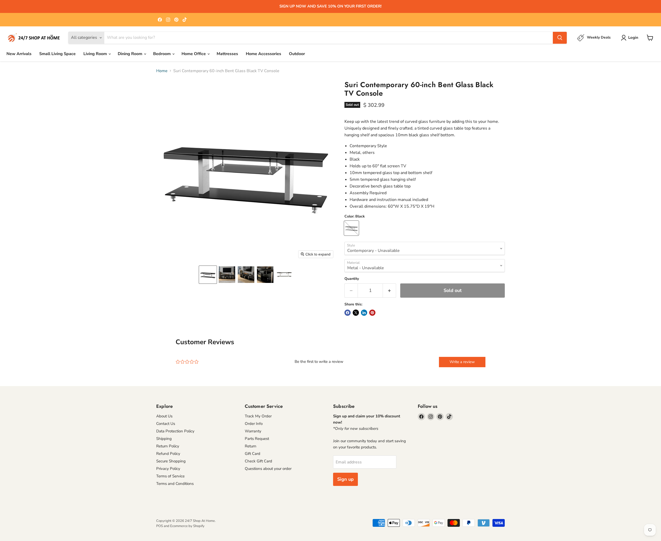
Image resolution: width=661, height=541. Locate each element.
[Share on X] (356, 313)
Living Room (95, 54)
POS (159, 526)
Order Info (254, 423)
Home (162, 71)
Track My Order (258, 416)
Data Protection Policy (175, 431)
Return (250, 446)
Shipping (164, 438)
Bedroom (162, 54)
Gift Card (252, 453)
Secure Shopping (171, 461)
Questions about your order (268, 468)
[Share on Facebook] (347, 313)
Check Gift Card (258, 461)
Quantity (351, 279)
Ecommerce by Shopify (187, 526)
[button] (208, 274)
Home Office (194, 54)
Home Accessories (263, 54)
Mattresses (227, 54)
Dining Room (130, 54)
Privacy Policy (168, 468)
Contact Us (165, 423)
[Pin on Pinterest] (372, 313)
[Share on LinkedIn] (364, 313)
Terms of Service (170, 476)
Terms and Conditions (175, 483)
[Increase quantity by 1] (389, 290)
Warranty (253, 431)
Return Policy (167, 446)
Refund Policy (168, 453)
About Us (164, 416)
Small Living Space (57, 54)
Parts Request (257, 438)
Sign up (345, 479)
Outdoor (297, 54)
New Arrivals (19, 54)
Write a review (462, 361)
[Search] (560, 38)
